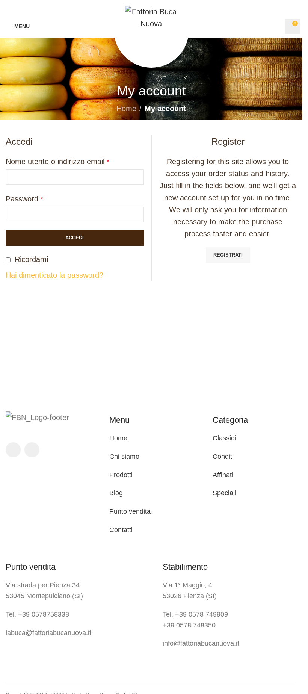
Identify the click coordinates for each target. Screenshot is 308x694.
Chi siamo (124, 456)
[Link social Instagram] (31, 449)
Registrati (228, 255)
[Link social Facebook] (13, 449)
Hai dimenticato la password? (54, 275)
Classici (224, 438)
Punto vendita (130, 511)
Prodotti (121, 475)
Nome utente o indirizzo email (57, 161)
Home (126, 108)
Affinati (223, 475)
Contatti (121, 530)
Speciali (224, 493)
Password (24, 199)
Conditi (223, 456)
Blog (116, 493)
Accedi (74, 237)
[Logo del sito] (151, 17)
